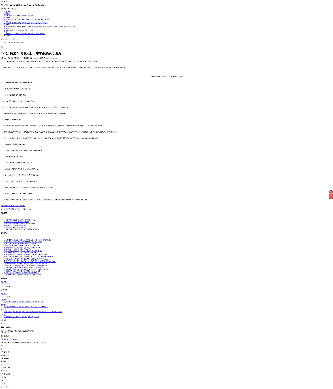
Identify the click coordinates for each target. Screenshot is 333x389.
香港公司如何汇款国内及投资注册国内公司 (17, 249)
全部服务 (7, 14)
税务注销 (35, 19)
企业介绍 (7, 34)
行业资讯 (19, 30)
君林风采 (19, 34)
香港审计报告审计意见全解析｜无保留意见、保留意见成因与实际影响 (25, 254)
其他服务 (30, 15)
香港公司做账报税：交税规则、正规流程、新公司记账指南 (22, 247)
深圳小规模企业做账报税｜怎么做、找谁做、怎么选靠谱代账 (23, 251)
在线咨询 (3, 320)
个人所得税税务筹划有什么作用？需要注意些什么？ (20, 220)
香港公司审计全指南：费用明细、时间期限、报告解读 (20, 243)
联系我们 (42, 34)
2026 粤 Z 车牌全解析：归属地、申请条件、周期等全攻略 (21, 245)
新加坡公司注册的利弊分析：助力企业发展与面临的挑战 (21, 273)
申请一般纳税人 (27, 19)
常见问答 (30, 30)
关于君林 (3, 315)
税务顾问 (19, 19)
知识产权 (7, 15)
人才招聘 (37, 34)
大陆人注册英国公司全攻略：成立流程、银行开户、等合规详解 (23, 267)
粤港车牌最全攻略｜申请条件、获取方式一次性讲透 (20, 253)
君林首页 (7, 12)
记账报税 (7, 19)
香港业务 (25, 15)
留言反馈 (9, 339)
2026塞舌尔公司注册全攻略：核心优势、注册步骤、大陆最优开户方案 (25, 265)
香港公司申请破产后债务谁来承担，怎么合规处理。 (20, 223)
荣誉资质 (25, 34)
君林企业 (7, 32)
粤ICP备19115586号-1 (39, 342)
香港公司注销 (34, 26)
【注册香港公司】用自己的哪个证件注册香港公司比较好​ (21, 229)
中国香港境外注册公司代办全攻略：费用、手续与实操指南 (22, 271)
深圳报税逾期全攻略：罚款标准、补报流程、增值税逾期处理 (23, 242)
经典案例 (7, 35)
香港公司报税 (57, 26)
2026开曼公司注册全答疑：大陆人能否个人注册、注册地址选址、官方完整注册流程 (30, 262)
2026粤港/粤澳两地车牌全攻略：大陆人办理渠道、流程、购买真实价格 (26, 263)
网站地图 (15, 339)
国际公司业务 (35, 23)
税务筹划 (13, 19)
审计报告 (41, 19)
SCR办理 (65, 26)
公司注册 (7, 23)
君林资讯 (7, 28)
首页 (10, 42)
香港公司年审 (17, 26)
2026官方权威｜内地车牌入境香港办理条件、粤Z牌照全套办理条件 (24, 258)
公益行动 (25, 30)
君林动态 (7, 30)
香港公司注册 (8, 26)
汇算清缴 (46, 19)
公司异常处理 (43, 23)
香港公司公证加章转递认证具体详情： (16, 225)
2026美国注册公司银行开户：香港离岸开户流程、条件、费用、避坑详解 (26, 269)
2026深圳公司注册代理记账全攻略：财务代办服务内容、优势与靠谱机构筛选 (27, 240)
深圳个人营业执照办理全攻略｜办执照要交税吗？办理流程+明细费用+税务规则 (28, 256)
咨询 (2, 345)
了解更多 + (4, 282)
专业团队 (13, 34)
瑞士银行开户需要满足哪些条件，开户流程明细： (16, 209)
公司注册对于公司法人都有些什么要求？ (16, 222)
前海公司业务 (26, 23)
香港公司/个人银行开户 (46, 26)
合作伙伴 (31, 34)
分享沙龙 (13, 30)
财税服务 (13, 15)
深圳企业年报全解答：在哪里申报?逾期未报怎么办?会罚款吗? (23, 274)
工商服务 (19, 15)
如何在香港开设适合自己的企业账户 (15, 227)
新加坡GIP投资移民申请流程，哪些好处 (13, 206)
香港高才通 (71, 26)
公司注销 (13, 23)
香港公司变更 (26, 26)
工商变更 (19, 23)
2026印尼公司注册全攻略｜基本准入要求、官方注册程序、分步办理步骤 (26, 260)
